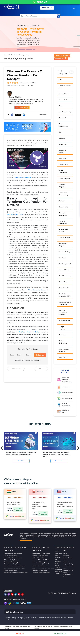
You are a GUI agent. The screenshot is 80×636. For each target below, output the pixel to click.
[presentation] (1, 447)
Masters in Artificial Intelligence (39, 562)
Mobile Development (63, 171)
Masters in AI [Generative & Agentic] (41, 559)
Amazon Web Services (63, 230)
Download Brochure (68, 570)
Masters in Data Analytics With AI (40, 564)
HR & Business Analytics (64, 350)
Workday (62, 201)
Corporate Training (68, 564)
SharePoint (62, 144)
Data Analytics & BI (65, 264)
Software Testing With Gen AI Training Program (16, 572)
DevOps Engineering (22, 55)
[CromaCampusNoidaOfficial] (5, 594)
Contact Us (58, 557)
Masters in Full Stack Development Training (43, 568)
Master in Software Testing (39, 557)
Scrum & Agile (63, 207)
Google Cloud (63, 164)
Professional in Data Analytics (39, 570)
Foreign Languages (62, 328)
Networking (62, 158)
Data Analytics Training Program (12, 564)
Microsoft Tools (64, 94)
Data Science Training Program (12, 562)
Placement (62, 118)
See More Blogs (22, 107)
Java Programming (65, 112)
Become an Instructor (68, 566)
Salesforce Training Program (11, 559)
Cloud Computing (64, 178)
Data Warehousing (65, 276)
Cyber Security (63, 288)
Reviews (57, 555)
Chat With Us (61, 634)
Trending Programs (62, 186)
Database (62, 138)
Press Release (58, 571)
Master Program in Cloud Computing (41, 553)
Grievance (57, 573)
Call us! (21, 634)
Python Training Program (10, 570)
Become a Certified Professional (62, 57)
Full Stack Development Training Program (14, 566)
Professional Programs (63, 245)
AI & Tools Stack (64, 100)
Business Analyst (64, 320)
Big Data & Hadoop (62, 151)
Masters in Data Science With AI (40, 566)
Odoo (60, 79)
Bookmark (42, 115)
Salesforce (62, 258)
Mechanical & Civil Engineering (65, 303)
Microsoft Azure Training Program (12, 557)
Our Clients (66, 562)
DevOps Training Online (15, 214)
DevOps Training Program (10, 555)
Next (41, 369)
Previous (15, 369)
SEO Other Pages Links (14, 612)
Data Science (63, 357)
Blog (12, 55)
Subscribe (40, 355)
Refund (65, 572)
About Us (57, 551)
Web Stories (58, 561)
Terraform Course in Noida (29, 332)
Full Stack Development (63, 214)
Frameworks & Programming (63, 194)
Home (6, 55)
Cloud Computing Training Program (13, 553)
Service (65, 553)
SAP (60, 132)
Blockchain (62, 335)
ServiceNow (63, 282)
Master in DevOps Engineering (40, 555)
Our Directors (58, 553)
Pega (60, 106)
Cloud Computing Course (37, 290)
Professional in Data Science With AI (41, 572)
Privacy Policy (58, 569)
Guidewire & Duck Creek (65, 87)
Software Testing (64, 252)
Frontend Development (63, 222)
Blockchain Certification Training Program (14, 568)
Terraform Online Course (22, 177)
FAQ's (56, 563)
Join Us (65, 568)
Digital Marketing (64, 237)
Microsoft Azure (64, 270)
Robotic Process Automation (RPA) (65, 295)
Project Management (63, 125)
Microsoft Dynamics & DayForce (63, 312)
